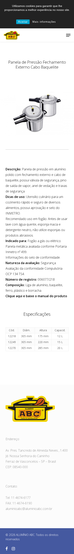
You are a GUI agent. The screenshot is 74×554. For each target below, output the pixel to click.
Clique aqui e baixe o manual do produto (36, 296)
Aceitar (23, 21)
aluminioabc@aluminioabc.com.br (29, 509)
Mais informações (44, 21)
